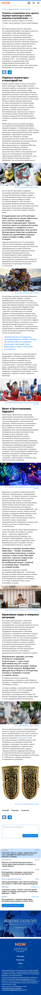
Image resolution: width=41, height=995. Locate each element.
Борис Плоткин (14, 9)
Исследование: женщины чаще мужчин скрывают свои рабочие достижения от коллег (18, 874)
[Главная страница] (6, 3)
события (25, 810)
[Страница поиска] (34, 3)
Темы (20, 963)
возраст (5, 896)
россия (4, 9)
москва (16, 810)
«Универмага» (23, 738)
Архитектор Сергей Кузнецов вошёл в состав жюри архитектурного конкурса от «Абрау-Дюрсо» (19, 864)
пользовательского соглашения (11, 988)
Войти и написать (30, 835)
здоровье (5, 887)
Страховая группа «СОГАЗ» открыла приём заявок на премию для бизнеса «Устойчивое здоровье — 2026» (20, 891)
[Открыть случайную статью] (29, 3)
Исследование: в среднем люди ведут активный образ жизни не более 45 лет (18, 900)
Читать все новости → (12, 905)
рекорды (5, 850)
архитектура (6, 860)
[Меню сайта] (38, 3)
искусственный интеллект (12, 879)
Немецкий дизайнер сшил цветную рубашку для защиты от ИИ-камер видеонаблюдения (20, 883)
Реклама (20, 956)
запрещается (26, 979)
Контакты (20, 960)
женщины (5, 869)
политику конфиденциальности (12, 990)
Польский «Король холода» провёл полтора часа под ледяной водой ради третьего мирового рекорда (19, 854)
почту (14, 984)
